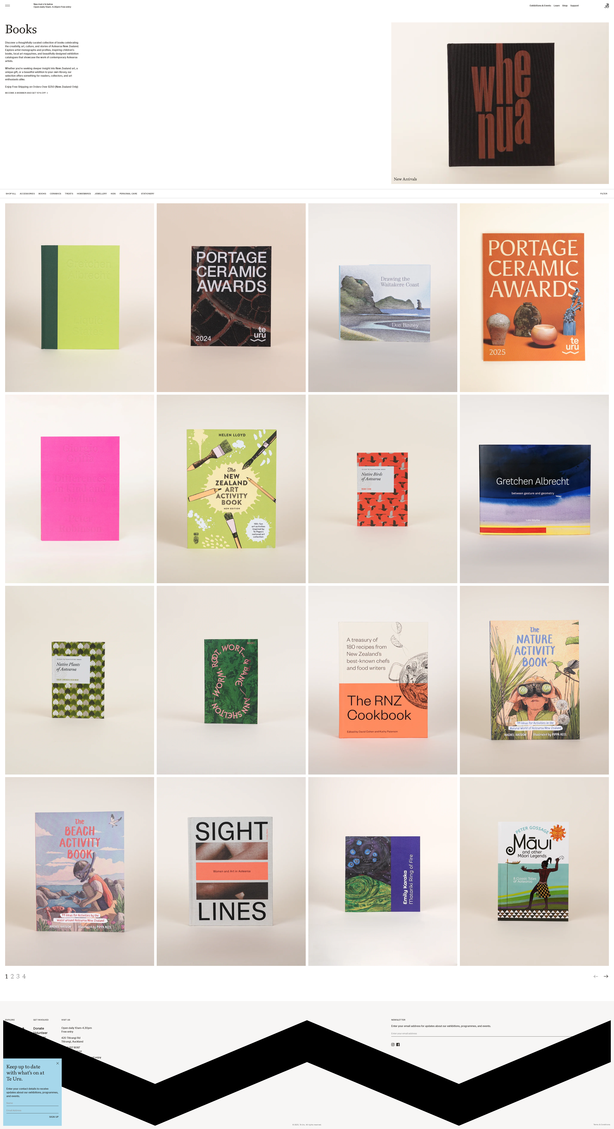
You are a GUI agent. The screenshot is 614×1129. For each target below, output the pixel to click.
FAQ (36, 1046)
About (37, 1042)
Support (574, 5)
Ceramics (55, 193)
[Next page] (606, 976)
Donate (38, 1028)
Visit (8, 1045)
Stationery (147, 193)
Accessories (27, 193)
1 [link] (6, 976)
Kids (113, 193)
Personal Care (128, 193)
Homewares (84, 193)
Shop (565, 5)
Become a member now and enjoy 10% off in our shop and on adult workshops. (81, 1061)
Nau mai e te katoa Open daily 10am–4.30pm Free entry (52, 5)
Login (37, 1055)
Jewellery (101, 193)
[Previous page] (596, 976)
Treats (69, 193)
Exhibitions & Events (540, 5)
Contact (39, 1051)
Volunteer (40, 1033)
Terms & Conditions (602, 1124)
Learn (557, 5)
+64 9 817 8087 (70, 1047)
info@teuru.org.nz (71, 1051)
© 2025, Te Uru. (307, 1125)
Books (42, 193)
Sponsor (39, 1037)
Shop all (11, 193)
